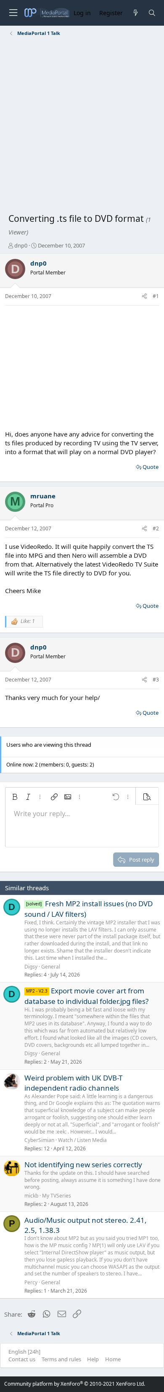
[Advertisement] (82, 126)
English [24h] (24, 1351)
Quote (151, 467)
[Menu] (13, 13)
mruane (43, 496)
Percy (30, 1282)
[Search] (152, 13)
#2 (156, 528)
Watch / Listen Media (82, 1140)
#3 (156, 679)
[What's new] (135, 13)
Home (113, 1359)
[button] (14, 797)
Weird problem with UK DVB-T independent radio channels (73, 1083)
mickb (31, 1195)
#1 (156, 296)
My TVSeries (56, 1195)
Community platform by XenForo (74, 1383)
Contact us (21, 1359)
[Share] (144, 296)
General (50, 966)
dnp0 (20, 245)
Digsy (30, 966)
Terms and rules (61, 1359)
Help (93, 1359)
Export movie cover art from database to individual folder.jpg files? (86, 996)
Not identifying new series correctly (83, 1164)
